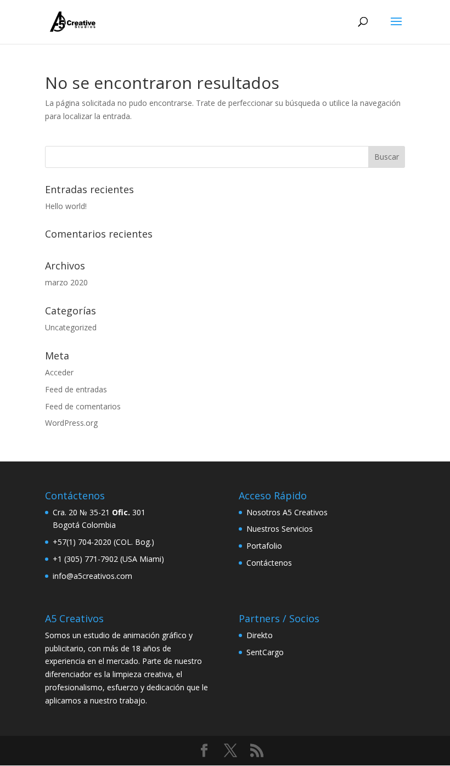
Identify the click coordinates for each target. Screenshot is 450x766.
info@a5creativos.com (92, 576)
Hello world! (66, 206)
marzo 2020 (66, 282)
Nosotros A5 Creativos (287, 512)
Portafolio (264, 545)
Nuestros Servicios (279, 528)
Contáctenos (269, 562)
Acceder (59, 372)
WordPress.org (71, 423)
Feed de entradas (76, 389)
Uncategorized (71, 327)
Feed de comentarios (83, 406)
